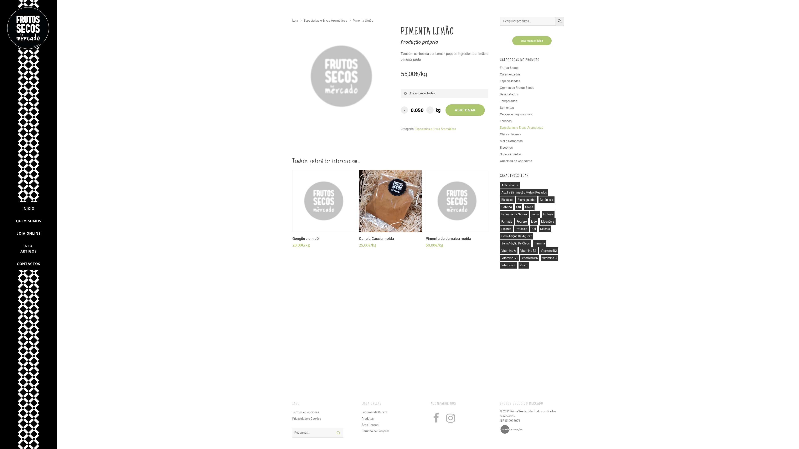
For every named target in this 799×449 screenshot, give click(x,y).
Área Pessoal (370, 425)
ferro (535, 214)
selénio (545, 229)
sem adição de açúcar (516, 236)
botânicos (546, 199)
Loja (295, 20)
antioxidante (509, 185)
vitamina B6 (530, 258)
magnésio (547, 221)
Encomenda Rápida (374, 412)
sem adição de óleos (515, 243)
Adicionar (465, 110)
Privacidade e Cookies (306, 418)
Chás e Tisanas (510, 134)
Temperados (508, 101)
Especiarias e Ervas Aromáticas (325, 20)
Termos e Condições (305, 412)
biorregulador (527, 199)
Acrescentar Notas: (423, 93)
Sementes (507, 108)
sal (534, 229)
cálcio (529, 207)
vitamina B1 (528, 250)
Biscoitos (506, 147)
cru (518, 207)
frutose (548, 214)
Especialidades (510, 81)
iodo (534, 221)
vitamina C (549, 258)
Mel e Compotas (511, 141)
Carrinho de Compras (376, 431)
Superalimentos (510, 154)
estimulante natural (514, 214)
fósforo (522, 221)
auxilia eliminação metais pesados (524, 192)
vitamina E (508, 265)
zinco (523, 265)
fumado (506, 221)
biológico (507, 199)
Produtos (368, 418)
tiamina (539, 243)
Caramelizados (510, 74)
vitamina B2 (549, 250)
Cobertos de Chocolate (516, 161)
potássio (521, 229)
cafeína (506, 207)
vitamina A (508, 250)
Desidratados (509, 94)
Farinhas (506, 121)
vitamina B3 (509, 258)
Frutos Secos (509, 68)
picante (506, 229)
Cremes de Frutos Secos (517, 88)
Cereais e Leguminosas (516, 114)
